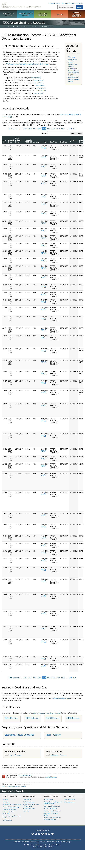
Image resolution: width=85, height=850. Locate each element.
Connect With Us (42, 830)
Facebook (32, 834)
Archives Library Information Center (11, 817)
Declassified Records (50, 808)
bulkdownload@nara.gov (61, 698)
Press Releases (53, 734)
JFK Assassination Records (32, 27)
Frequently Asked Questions (19, 734)
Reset (80, 133)
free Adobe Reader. (25, 775)
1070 (48, 129)
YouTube (46, 834)
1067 (34, 129)
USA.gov (68, 842)
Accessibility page (51, 777)
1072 (58, 129)
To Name (73, 140)
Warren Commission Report (72, 64)
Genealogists (27, 799)
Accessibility (25, 842)
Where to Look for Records (52, 811)
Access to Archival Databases (8, 812)
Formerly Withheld (28, 141)
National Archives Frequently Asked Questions (53, 803)
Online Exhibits (7, 820)
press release (35, 78)
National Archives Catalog (11, 807)
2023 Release (31, 718)
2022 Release (52, 718)
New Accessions (69, 802)
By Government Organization (12, 804)
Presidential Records (9, 809)
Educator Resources (42, 14)
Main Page (72, 57)
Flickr (52, 834)
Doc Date (44, 142)
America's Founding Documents (76, 14)
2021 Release (72, 718)
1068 (39, 129)
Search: (44, 133)
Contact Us (79, 3)
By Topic (5, 799)
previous (16, 129)
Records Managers (29, 808)
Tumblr (42, 834)
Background (72, 59)
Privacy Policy (34, 842)
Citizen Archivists (55, 3)
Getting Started (48, 799)
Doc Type (53, 142)
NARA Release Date (18, 140)
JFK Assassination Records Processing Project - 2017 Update (27, 64)
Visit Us (60, 14)
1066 (30, 129)
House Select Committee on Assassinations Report (73, 72)
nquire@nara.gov (16, 755)
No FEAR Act (61, 842)
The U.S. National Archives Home (21, 5)
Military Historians (28, 802)
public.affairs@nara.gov (58, 755)
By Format (6, 802)
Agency (36, 142)
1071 (53, 129)
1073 (62, 129)
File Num (63, 142)
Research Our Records (8, 14)
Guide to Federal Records (52, 806)
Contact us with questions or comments (14, 786)
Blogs (49, 834)
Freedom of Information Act (48, 842)
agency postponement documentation (47, 713)
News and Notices (69, 799)
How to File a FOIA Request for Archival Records (52, 818)
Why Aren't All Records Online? (51, 814)
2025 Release (11, 718)
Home (5, 27)
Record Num (11, 141)
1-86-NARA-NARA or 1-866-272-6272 (42, 847)
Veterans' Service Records (25, 14)
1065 (25, 129)
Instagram (39, 834)
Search (79, 7)
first (10, 129)
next (70, 129)
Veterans (26, 811)
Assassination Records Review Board (73, 79)
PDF (42, 148)
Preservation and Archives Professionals (31, 805)
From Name (81, 141)
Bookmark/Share (68, 3)
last (74, 129)
